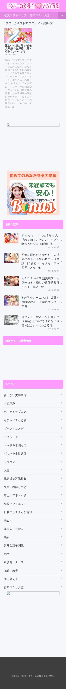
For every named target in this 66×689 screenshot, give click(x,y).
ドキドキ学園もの (15, 445)
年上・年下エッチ (15, 495)
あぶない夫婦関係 (15, 395)
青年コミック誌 (39, 15)
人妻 (7, 470)
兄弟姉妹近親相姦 (15, 478)
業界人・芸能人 (14, 529)
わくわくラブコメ (15, 412)
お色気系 (9, 403)
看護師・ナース (14, 562)
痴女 (7, 554)
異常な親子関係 (14, 545)
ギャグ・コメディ (15, 428)
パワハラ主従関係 (15, 453)
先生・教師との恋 (15, 487)
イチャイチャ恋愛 (15, 420)
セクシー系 (11, 437)
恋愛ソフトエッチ (15, 15)
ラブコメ (9, 462)
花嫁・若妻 (11, 571)
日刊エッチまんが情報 (18, 512)
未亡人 (8, 520)
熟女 (7, 537)
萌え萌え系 (11, 579)
